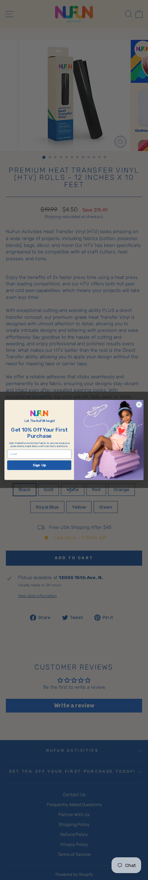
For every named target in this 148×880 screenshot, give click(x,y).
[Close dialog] (139, 404)
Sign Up (39, 465)
